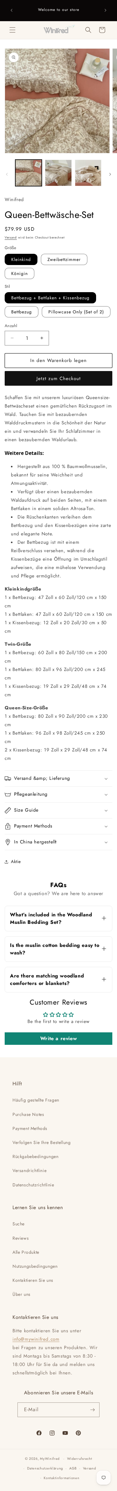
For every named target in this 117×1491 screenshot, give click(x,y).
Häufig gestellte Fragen (35, 1100)
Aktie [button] (16, 861)
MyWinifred (50, 1458)
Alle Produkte (25, 1252)
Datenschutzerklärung (45, 1468)
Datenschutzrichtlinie (33, 1185)
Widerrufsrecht (79, 1458)
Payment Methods (29, 1128)
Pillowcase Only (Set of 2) (76, 312)
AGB (73, 1468)
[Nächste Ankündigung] (105, 10)
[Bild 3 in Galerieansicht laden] (88, 173)
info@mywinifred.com (35, 1339)
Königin (19, 273)
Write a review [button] (58, 1038)
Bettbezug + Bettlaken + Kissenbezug (50, 298)
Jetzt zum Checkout (59, 378)
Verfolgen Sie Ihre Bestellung (41, 1142)
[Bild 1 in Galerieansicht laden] (28, 173)
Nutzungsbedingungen (34, 1266)
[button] (12, 30)
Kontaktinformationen (61, 1477)
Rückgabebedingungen (35, 1156)
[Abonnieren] (92, 1409)
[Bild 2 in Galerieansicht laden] (58, 173)
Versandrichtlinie (29, 1170)
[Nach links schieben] (7, 174)
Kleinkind (21, 259)
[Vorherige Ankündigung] (11, 10)
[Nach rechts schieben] (110, 174)
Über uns (21, 1294)
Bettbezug (21, 312)
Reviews (20, 1238)
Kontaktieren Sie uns (32, 1280)
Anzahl (11, 326)
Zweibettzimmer (64, 259)
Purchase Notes (28, 1114)
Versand (11, 237)
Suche (18, 1224)
